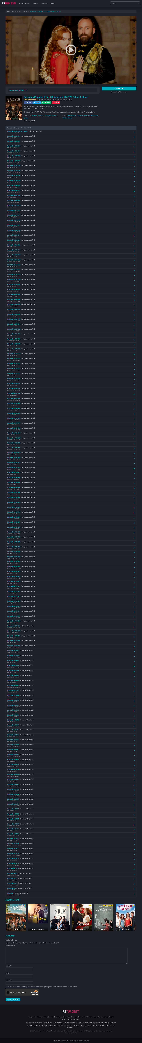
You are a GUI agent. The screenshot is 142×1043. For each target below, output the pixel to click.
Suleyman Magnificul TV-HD (18, 90)
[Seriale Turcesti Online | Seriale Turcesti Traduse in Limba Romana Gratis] (9, 5)
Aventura (41, 115)
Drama (54, 115)
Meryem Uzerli (82, 115)
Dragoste (48, 115)
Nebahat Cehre (93, 115)
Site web (9, 980)
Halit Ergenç (72, 115)
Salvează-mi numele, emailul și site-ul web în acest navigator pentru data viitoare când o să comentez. (41, 987)
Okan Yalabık (67, 118)
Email (8, 973)
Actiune (34, 115)
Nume (8, 966)
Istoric (26, 118)
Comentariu (10, 946)
